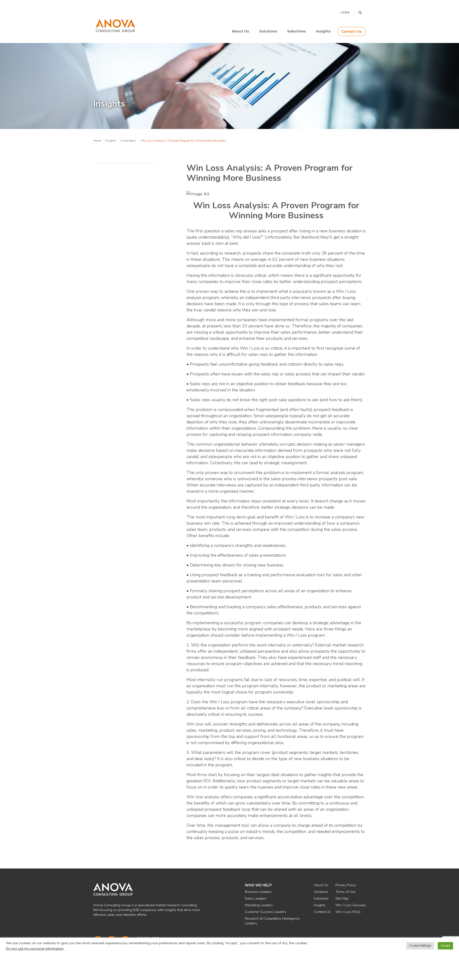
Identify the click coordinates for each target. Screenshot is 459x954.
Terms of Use (345, 892)
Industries (296, 31)
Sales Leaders (256, 898)
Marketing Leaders (259, 905)
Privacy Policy (345, 885)
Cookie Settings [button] (420, 945)
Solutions (268, 31)
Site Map (342, 898)
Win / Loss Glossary (350, 905)
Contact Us (351, 31)
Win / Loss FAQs (348, 912)
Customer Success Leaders (265, 912)
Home (97, 141)
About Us (240, 31)
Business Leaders (258, 892)
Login (345, 12)
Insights (323, 31)
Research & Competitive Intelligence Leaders (272, 921)
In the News (128, 141)
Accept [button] (445, 945)
